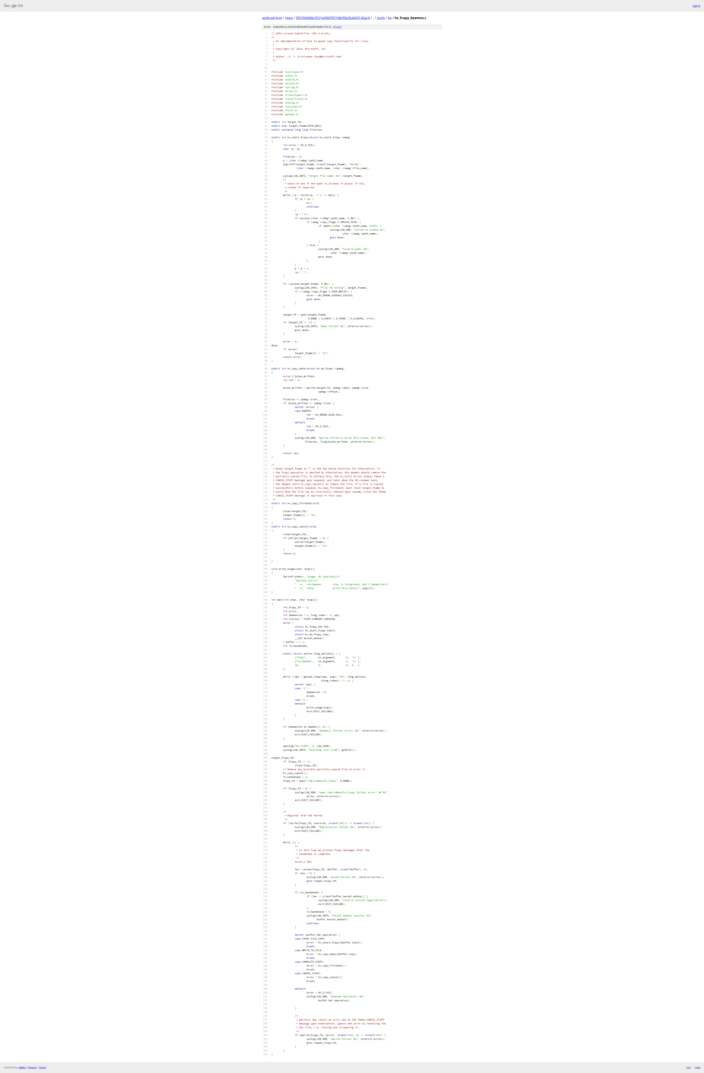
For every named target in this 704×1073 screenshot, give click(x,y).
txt (688, 1067)
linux (289, 18)
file (337, 26)
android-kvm (272, 18)
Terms (42, 1067)
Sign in (696, 6)
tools (381, 18)
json (697, 1067)
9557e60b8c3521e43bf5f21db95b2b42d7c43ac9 (333, 18)
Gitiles (22, 1067)
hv (390, 18)
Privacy (32, 1067)
